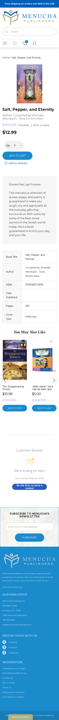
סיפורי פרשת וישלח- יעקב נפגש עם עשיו (42, 387)
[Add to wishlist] (22, 341)
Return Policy (8, 682)
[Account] (34, 43)
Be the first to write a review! (29, 487)
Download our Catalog (13, 697)
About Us (6, 687)
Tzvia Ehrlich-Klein (31, 118)
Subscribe (29, 537)
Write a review (41, 125)
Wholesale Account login (14, 668)
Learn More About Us (12, 587)
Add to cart (17, 155)
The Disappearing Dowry (13, 387)
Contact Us (7, 678)
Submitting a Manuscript (14, 673)
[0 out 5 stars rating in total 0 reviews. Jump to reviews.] (10, 400)
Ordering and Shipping (13, 692)
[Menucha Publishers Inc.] (29, 17)
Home (6, 57)
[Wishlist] (15, 43)
